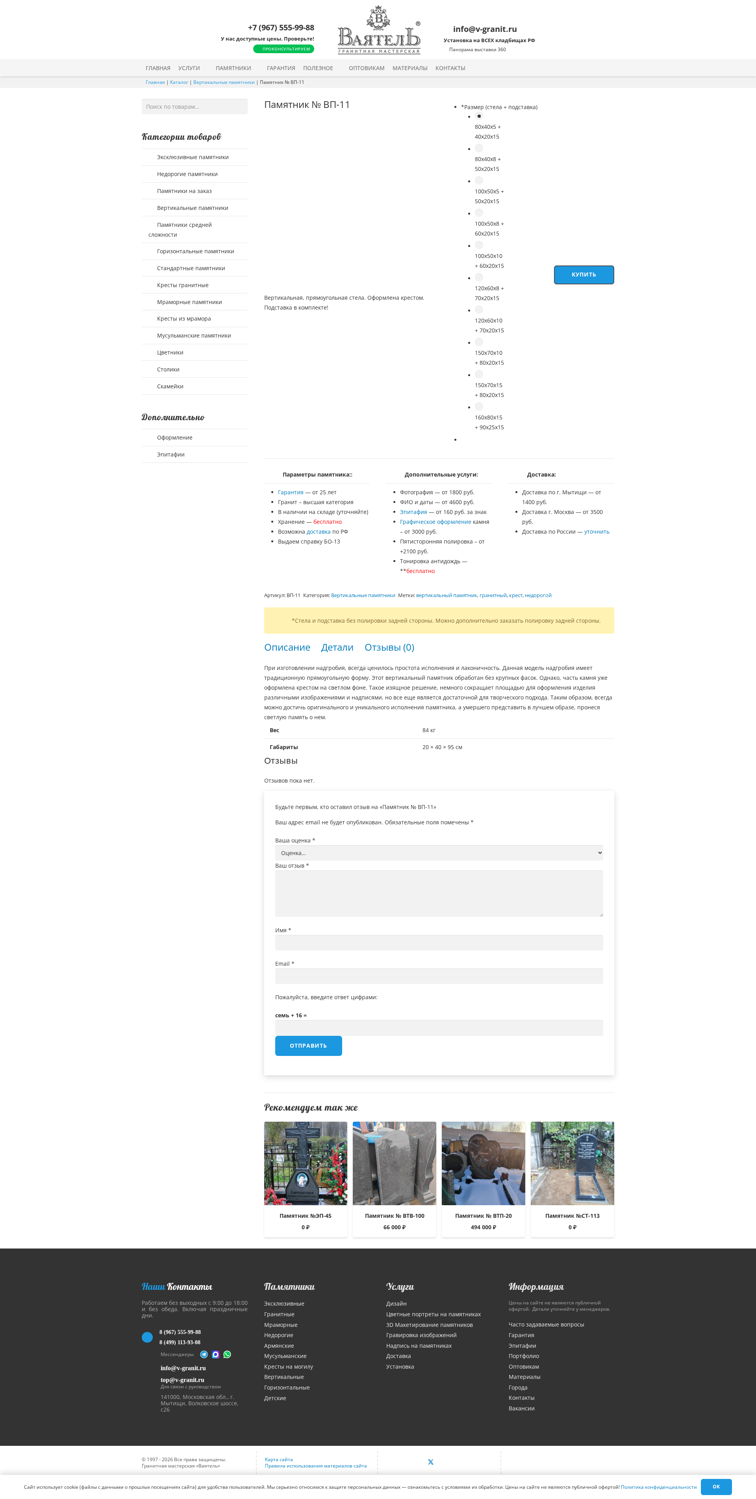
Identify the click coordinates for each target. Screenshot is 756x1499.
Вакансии (522, 1408)
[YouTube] (448, 1463)
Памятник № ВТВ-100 (394, 1215)
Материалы (525, 1376)
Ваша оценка (295, 840)
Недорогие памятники (187, 174)
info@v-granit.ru (183, 1368)
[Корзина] (594, 67)
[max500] (216, 1354)
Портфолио (524, 1356)
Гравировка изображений (421, 1335)
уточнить (597, 531)
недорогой (538, 595)
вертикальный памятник (446, 595)
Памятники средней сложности (180, 229)
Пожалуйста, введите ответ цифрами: (326, 997)
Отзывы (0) (389, 646)
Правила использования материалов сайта (316, 1465)
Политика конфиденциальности (659, 1487)
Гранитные (279, 1314)
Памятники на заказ (184, 191)
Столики (168, 369)
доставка (319, 531)
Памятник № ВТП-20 (483, 1215)
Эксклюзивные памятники (192, 157)
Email (285, 963)
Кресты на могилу (288, 1366)
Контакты (522, 1397)
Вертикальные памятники (224, 82)
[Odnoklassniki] (464, 1463)
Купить (584, 274)
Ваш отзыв (292, 865)
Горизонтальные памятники (195, 251)
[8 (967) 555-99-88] (150, 1337)
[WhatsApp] (227, 1354)
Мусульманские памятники (193, 335)
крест (516, 595)
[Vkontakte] (413, 1463)
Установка (400, 1366)
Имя (283, 930)
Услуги (400, 1286)
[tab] (287, 647)
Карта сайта (279, 1459)
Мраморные (281, 1324)
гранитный (493, 595)
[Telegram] (204, 1354)
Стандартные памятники (190, 268)
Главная (155, 82)
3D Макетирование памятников (429, 1324)
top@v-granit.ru (182, 1380)
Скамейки (169, 386)
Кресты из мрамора (183, 318)
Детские (275, 1398)
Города (518, 1387)
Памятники (289, 1286)
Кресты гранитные (182, 285)
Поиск (239, 106)
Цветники (169, 352)
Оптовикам (524, 1366)
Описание (287, 646)
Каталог (179, 82)
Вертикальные (284, 1376)
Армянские (279, 1345)
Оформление (174, 437)
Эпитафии (170, 454)
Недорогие (278, 1335)
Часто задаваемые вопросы (546, 1324)
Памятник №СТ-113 (572, 1215)
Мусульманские (285, 1356)
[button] (205, 68)
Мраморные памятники (189, 302)
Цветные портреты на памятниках (433, 1314)
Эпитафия (413, 512)
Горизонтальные (287, 1387)
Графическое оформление (435, 521)
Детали (337, 646)
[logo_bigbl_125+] (379, 29)
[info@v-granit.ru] (151, 1368)
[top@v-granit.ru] (151, 1382)
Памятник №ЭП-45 (306, 1215)
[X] (431, 1463)
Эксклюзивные (284, 1303)
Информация (536, 1286)
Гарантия (291, 492)
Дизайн (396, 1303)
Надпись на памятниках (419, 1345)
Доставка (398, 1356)
